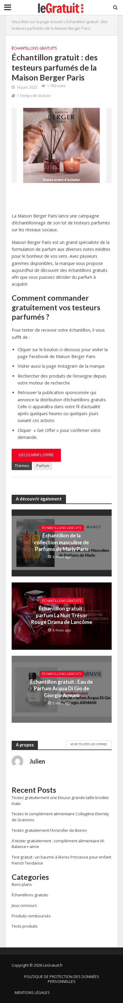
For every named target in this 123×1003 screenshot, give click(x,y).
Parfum (42, 465)
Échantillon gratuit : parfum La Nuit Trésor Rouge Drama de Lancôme (61, 615)
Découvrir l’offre (36, 454)
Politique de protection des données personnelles (61, 979)
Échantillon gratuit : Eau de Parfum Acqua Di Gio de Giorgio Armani (61, 688)
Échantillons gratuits (34, 48)
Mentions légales (32, 992)
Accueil (56, 21)
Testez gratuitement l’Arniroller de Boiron (49, 830)
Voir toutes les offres (88, 744)
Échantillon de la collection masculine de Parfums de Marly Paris (61, 542)
